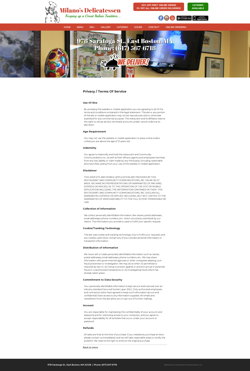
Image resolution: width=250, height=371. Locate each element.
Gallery (106, 27)
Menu (80, 27)
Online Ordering (176, 27)
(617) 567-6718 (135, 48)
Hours (138, 27)
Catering (122, 27)
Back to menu (90, 347)
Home (67, 27)
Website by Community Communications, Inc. (183, 365)
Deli (92, 27)
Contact (154, 27)
